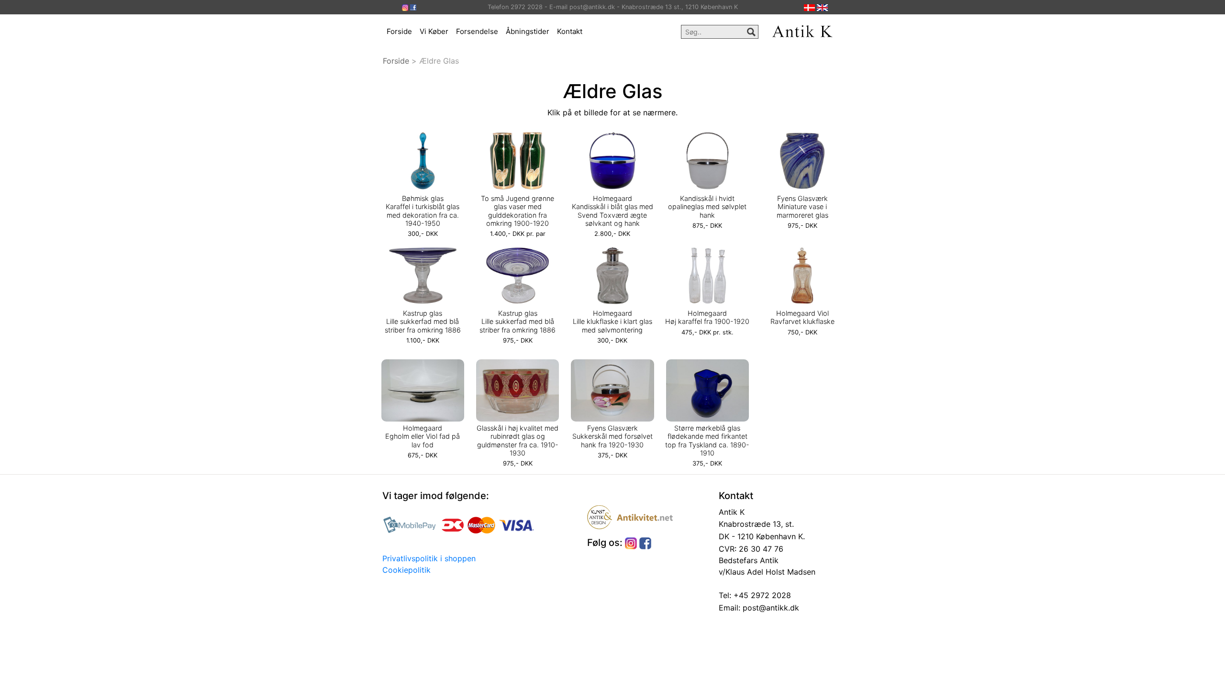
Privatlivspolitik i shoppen (429, 558)
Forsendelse (477, 31)
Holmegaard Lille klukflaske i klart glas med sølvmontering (612, 321)
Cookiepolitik (406, 570)
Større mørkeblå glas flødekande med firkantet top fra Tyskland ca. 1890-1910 (707, 440)
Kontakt (569, 31)
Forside (399, 31)
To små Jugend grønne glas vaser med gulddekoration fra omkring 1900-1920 (517, 210)
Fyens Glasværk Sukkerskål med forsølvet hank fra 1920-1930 (612, 436)
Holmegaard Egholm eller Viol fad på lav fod (422, 436)
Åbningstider (527, 31)
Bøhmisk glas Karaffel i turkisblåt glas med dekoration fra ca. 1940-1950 (422, 210)
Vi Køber (434, 31)
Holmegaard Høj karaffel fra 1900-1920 (707, 317)
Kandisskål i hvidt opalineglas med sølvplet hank (707, 206)
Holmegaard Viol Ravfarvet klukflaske (802, 317)
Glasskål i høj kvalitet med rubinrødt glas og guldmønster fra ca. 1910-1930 (517, 440)
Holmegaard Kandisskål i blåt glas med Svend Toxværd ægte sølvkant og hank (612, 210)
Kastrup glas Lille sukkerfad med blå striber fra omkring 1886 (423, 321)
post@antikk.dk (769, 607)
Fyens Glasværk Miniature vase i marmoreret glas (802, 206)
